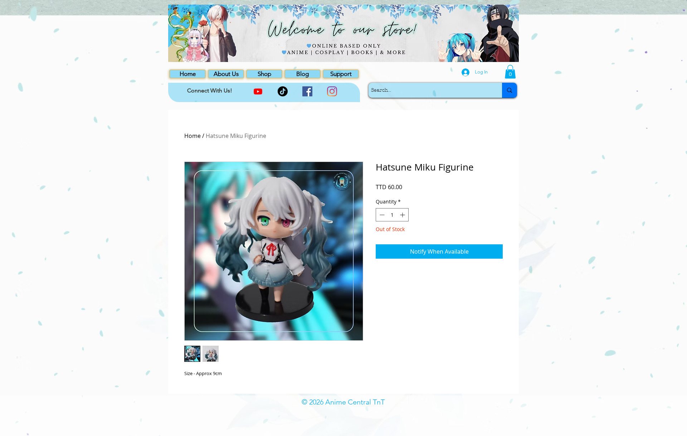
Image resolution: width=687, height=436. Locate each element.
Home (192, 136)
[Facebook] (307, 91)
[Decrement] (381, 215)
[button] (510, 71)
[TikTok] (283, 91)
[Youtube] (258, 91)
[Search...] (509, 90)
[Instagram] (332, 91)
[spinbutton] (392, 215)
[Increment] (403, 215)
